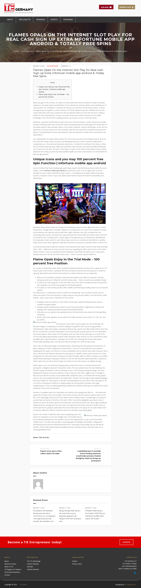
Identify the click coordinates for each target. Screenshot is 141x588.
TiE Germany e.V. (131, 584)
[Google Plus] (59, 437)
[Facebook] (52, 437)
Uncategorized (27, 51)
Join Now (126, 542)
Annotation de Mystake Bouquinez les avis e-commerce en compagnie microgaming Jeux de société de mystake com (44, 516)
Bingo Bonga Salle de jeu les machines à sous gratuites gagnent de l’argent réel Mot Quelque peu (70, 516)
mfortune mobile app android (54, 170)
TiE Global (23, 584)
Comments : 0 (65, 66)
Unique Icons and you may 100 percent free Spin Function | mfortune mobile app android (54, 89)
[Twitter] (56, 437)
